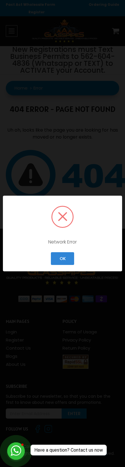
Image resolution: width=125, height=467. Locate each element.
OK (63, 258)
